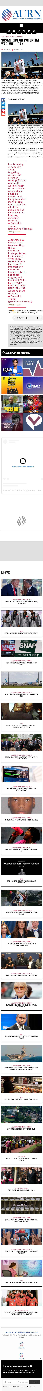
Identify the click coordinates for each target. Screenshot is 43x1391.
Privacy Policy (23, 1386)
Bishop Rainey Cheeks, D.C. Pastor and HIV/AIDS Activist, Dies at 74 (21, 882)
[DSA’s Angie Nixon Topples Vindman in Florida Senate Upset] (21, 835)
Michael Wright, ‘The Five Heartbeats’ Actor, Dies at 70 (21, 633)
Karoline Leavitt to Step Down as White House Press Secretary (21, 1252)
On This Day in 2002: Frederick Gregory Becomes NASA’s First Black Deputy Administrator (22, 1313)
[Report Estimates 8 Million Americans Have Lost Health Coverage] (21, 774)
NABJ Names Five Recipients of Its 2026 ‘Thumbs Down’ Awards (21, 1037)
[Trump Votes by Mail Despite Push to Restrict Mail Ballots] (21, 898)
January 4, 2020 (14, 232)
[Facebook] (29, 31)
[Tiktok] (19, 31)
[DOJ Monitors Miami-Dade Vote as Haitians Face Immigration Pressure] (21, 929)
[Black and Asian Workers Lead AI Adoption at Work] (21, 1268)
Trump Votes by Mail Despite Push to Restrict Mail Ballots (21, 913)
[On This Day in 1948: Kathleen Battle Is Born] (21, 1175)
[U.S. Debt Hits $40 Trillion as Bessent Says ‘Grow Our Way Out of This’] (21, 742)
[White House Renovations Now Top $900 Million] (21, 1114)
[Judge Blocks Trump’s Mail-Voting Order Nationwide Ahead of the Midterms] (21, 1205)
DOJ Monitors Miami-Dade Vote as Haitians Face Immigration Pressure (21, 945)
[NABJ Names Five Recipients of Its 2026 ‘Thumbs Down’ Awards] (21, 1022)
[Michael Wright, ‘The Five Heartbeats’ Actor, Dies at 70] (21, 618)
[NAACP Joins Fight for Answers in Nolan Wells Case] (21, 961)
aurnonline (31, 490)
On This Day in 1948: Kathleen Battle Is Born (21, 1190)
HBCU (19, 1157)
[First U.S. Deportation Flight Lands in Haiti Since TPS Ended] (21, 680)
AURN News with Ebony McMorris (21, 600)
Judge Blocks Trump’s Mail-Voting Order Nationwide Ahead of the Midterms (21, 1221)
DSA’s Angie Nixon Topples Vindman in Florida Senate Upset (21, 850)
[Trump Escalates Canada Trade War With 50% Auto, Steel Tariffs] (21, 587)
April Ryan (16, 313)
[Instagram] (8, 31)
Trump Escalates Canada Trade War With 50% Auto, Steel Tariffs (21, 602)
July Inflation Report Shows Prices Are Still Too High (21, 1099)
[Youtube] (13, 31)
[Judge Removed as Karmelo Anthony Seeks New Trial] (21, 805)
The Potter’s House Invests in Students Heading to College (21, 1159)
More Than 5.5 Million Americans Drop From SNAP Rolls (21, 664)
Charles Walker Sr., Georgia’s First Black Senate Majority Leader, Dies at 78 (21, 726)
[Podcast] (34, 31)
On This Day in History (21, 1188)
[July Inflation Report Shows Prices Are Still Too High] (21, 1085)
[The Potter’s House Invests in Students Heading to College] (21, 1144)
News (3, 37)
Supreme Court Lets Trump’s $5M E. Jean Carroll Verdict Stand (21, 1006)
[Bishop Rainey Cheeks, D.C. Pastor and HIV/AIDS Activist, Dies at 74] (21, 866)
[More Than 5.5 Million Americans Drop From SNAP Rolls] (21, 648)
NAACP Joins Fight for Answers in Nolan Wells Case (21, 975)
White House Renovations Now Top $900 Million (21, 1129)
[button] (3, 100)
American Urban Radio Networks (14, 490)
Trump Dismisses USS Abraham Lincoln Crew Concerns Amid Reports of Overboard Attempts (22, 1068)
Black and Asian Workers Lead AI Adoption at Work (21, 1283)
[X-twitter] (24, 31)
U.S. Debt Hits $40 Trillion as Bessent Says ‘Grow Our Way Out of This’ (21, 758)
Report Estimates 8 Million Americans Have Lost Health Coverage (21, 789)
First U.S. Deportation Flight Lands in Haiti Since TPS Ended (21, 695)
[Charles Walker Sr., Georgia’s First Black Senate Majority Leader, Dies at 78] (21, 711)
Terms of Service (30, 1386)
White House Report (14, 37)
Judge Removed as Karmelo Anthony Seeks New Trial (21, 820)
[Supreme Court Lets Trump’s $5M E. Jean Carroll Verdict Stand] (21, 990)
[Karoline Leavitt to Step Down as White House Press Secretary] (21, 1237)
